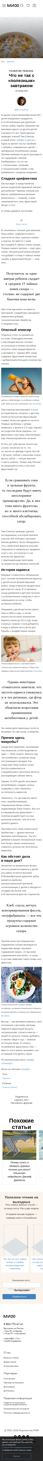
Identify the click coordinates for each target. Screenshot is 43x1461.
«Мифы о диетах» (26, 140)
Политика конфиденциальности (17, 1413)
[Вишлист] (28, 6)
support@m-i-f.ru (11, 1338)
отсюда (25, 1069)
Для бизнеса (9, 1391)
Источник (37, 404)
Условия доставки (11, 1366)
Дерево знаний (10, 1362)
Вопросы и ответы (11, 1358)
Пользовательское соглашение (16, 1409)
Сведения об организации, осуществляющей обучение (15, 1404)
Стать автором (9, 1379)
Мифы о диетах (21, 224)
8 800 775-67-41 (13, 1324)
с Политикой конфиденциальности (17, 1447)
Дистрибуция (9, 1387)
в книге (34, 409)
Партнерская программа (14, 1383)
